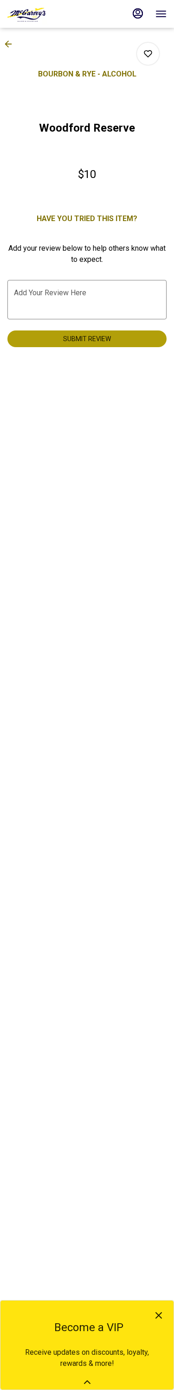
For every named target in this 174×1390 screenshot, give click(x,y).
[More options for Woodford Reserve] (148, 54)
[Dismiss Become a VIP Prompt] (159, 1315)
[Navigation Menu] (161, 14)
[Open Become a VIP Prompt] (87, 1382)
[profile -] (137, 13)
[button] (11, 44)
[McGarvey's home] (49, 13)
